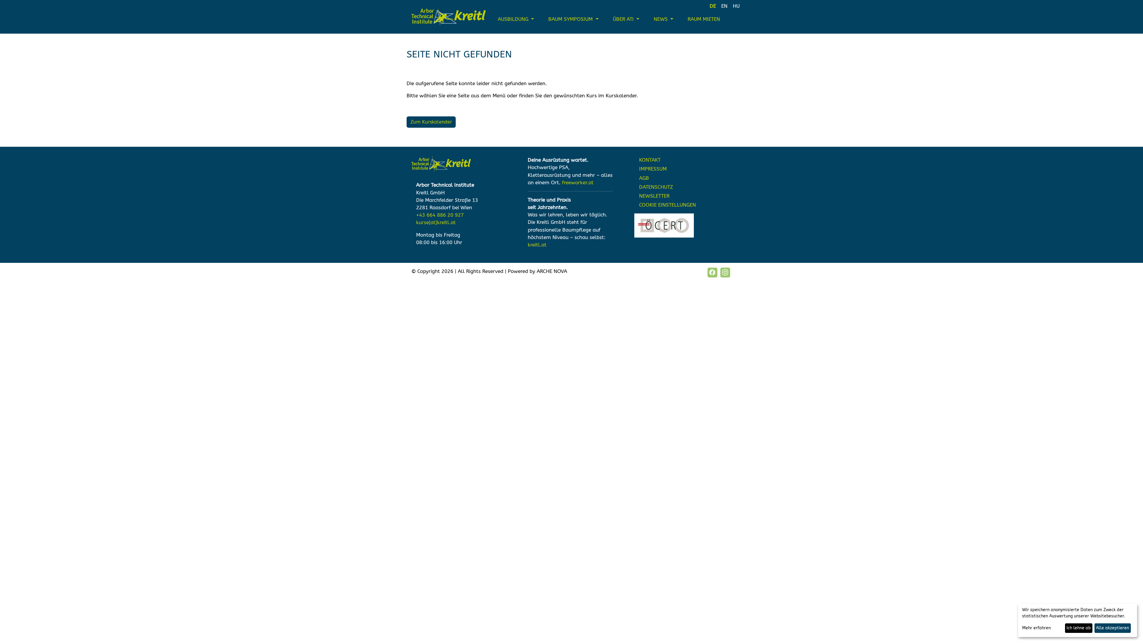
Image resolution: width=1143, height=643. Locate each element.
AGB (644, 178)
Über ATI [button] (624, 19)
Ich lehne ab (1079, 627)
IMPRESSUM (653, 169)
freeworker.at (578, 182)
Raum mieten (704, 19)
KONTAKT (649, 160)
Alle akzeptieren (1112, 627)
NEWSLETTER (654, 196)
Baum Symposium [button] (571, 19)
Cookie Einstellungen (667, 205)
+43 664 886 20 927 (440, 215)
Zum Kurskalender (431, 122)
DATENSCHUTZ (656, 187)
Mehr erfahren (1036, 627)
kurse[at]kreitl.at (436, 222)
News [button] (661, 19)
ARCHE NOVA (552, 271)
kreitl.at (537, 245)
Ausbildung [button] (514, 19)
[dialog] (1077, 620)
